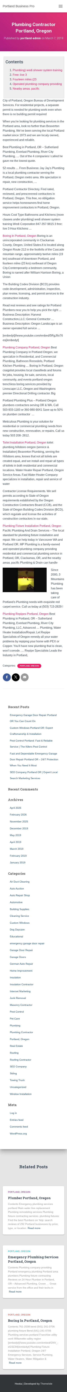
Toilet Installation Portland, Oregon (24, 442)
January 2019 (17, 862)
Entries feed (16, 1119)
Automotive (16, 902)
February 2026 (18, 814)
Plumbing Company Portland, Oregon (26, 347)
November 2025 (19, 821)
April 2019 (15, 842)
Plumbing (15, 1025)
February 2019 (18, 855)
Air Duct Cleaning (19, 881)
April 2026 (15, 807)
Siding (13, 1073)
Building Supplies (19, 909)
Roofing (14, 1052)
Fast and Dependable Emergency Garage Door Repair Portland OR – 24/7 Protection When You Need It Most (34, 759)
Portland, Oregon (29, 666)
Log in (13, 1113)
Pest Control (17, 1011)
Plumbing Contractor (21, 1032)
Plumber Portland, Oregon (29, 1198)
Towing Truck (17, 1080)
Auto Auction (17, 888)
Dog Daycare (17, 929)
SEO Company (18, 1066)
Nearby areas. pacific (26, 88)
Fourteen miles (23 (24, 79)
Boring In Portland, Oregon (19, 235)
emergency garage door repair (27, 943)
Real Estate (16, 1045)
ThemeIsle (46, 1383)
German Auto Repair (21, 963)
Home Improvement (21, 970)
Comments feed (19, 1126)
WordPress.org (18, 1133)
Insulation (15, 977)
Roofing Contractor (20, 1059)
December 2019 (19, 828)
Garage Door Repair (21, 950)
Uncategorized (18, 1087)
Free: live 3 (20, 74)
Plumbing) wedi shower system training (37, 70)
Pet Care (15, 1018)
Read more (34, 1228)
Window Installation (21, 1094)
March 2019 (16, 848)
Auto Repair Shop (20, 895)
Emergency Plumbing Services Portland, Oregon (33, 1259)
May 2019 (15, 835)
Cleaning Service (19, 915)
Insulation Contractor (21, 984)
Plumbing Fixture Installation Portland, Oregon (32, 525)
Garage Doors (18, 957)
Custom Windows (19, 922)
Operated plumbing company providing (37, 84)
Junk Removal (18, 998)
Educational (16, 936)
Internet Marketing (20, 991)
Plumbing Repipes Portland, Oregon (26, 613)
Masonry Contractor (21, 1005)
